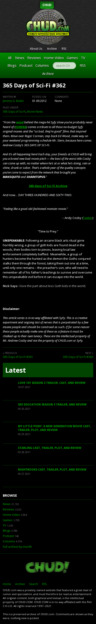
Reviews (34, 57)
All (9, 57)
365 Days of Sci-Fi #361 (18, 357)
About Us (36, 49)
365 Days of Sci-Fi (14, 112)
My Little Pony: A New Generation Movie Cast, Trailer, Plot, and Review (54, 428)
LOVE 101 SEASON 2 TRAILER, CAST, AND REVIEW (52, 383)
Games (72, 57)
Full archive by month (17, 547)
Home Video (54, 57)
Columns (42, 65)
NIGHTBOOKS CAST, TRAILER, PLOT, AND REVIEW (52, 469)
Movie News (35, 112)
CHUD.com (48, 567)
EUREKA (20, 127)
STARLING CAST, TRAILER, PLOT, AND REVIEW (49, 448)
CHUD (46, 5)
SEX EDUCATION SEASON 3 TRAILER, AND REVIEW (52, 404)
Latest (15, 370)
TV (83, 57)
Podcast (26, 65)
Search (33, 584)
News (19, 57)
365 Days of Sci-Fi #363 (78, 357)
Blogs (12, 65)
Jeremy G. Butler (13, 101)
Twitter (88, 218)
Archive (52, 49)
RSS (64, 49)
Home (7, 584)
